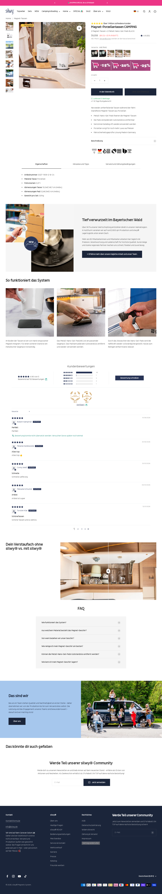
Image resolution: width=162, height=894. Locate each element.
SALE (88, 11)
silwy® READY (56, 830)
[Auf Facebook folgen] (7, 876)
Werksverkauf (56, 847)
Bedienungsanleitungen (60, 834)
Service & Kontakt (57, 843)
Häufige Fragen (56, 825)
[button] (136, 11)
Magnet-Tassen (20, 18)
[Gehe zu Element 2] (9, 36)
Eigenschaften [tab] (41, 164)
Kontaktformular (13, 821)
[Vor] (107, 3)
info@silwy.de (12, 827)
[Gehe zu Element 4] (9, 55)
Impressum (86, 838)
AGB (83, 821)
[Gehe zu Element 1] (9, 26)
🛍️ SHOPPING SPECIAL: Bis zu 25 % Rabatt (81, 3)
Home (65, 11)
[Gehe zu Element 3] (9, 45)
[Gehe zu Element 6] (9, 73)
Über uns (97, 11)
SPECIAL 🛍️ (78, 11)
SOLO (108, 11)
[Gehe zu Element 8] (9, 92)
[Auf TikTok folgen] (25, 876)
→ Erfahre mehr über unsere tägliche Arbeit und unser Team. (112, 254)
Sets (30, 11)
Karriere (53, 852)
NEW (37, 11)
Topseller (21, 11)
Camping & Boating (50, 11)
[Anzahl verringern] (94, 80)
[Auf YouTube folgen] (19, 876)
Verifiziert (80, 405)
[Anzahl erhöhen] (104, 80)
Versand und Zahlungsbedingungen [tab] (120, 164)
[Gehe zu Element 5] (9, 64)
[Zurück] (54, 3)
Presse (53, 856)
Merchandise (55, 838)
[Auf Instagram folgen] (13, 876)
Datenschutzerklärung (91, 825)
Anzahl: (94, 75)
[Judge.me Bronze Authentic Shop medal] (75, 396)
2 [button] (78, 529)
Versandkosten (105, 39)
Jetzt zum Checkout (140, 92)
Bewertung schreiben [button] (129, 378)
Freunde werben (57, 865)
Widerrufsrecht (88, 830)
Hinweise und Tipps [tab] (81, 164)
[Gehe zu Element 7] (9, 83)
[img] (17, 418)
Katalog (53, 861)
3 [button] (81, 529)
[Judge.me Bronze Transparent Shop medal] (87, 396)
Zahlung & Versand (89, 834)
